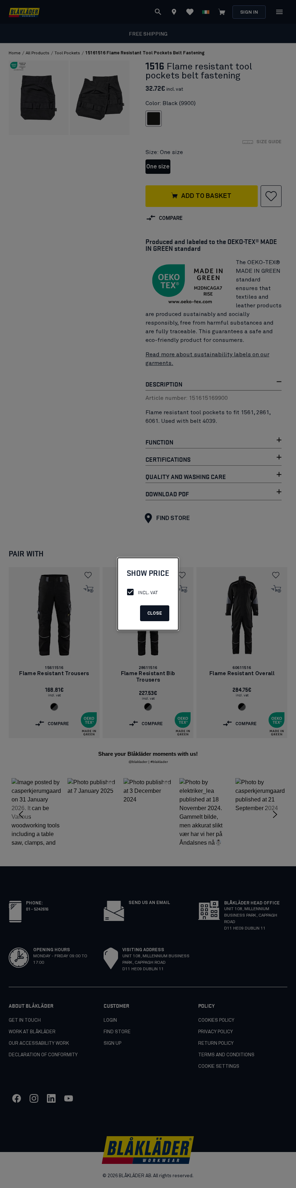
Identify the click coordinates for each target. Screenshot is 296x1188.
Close (154, 613)
